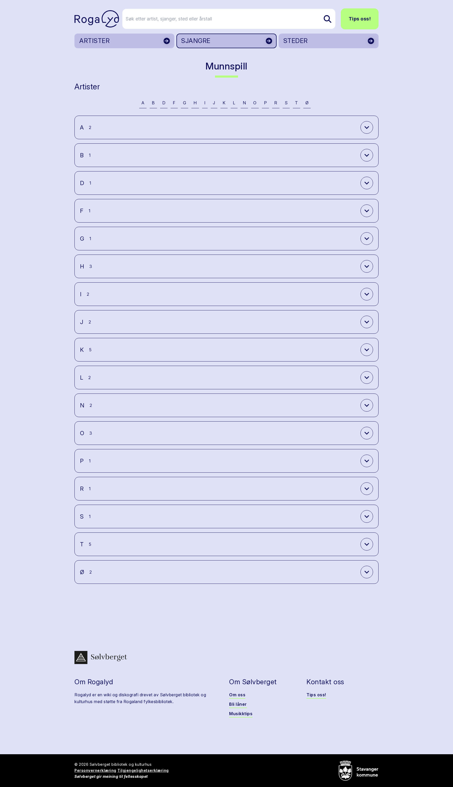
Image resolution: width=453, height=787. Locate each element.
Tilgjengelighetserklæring (143, 770)
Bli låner (238, 704)
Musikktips (240, 713)
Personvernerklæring (95, 770)
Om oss (237, 694)
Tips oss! (360, 18)
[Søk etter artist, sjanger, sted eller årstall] (327, 19)
